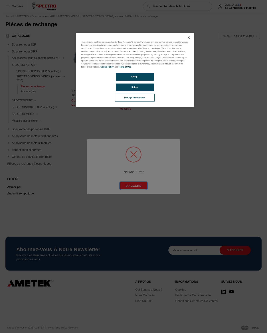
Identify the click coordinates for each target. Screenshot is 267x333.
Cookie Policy (107, 67)
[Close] (189, 38)
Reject (135, 87)
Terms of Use (124, 67)
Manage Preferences (134, 98)
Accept (134, 77)
